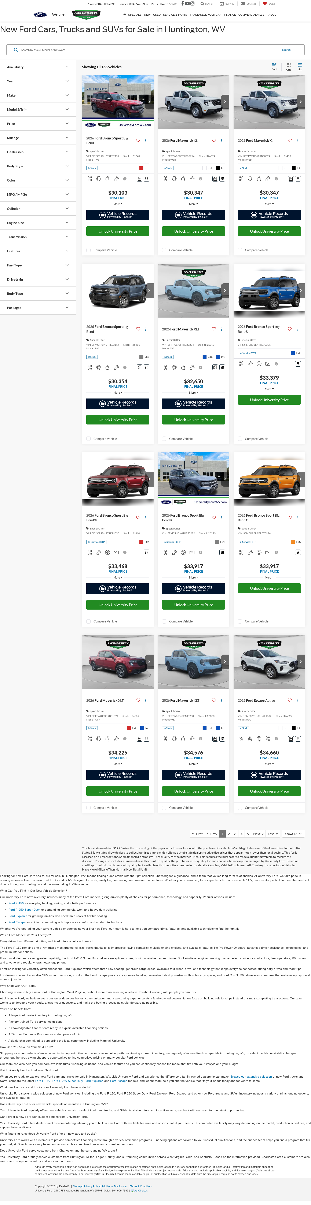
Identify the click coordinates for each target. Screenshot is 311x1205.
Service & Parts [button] (175, 14)
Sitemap (77, 1186)
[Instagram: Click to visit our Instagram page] (192, 4)
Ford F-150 (16, 903)
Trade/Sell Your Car (206, 14)
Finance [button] (230, 14)
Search (286, 49)
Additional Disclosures (115, 1186)
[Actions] (145, 140)
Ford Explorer (17, 916)
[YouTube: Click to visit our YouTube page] (187, 4)
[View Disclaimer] (125, 178)
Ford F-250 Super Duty (24, 909)
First (198, 834)
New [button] (147, 14)
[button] (149, 102)
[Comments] (139, 179)
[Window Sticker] (146, 179)
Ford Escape (17, 922)
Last (272, 834)
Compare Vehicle (105, 250)
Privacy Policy (92, 1186)
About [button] (273, 14)
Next (257, 834)
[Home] (124, 15)
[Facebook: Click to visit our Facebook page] (182, 4)
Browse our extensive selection (251, 1076)
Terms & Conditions (141, 1186)
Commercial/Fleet (252, 14)
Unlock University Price (118, 231)
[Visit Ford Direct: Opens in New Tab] (140, 1190)
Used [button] (157, 14)
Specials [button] (135, 14)
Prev (212, 834)
